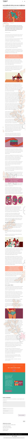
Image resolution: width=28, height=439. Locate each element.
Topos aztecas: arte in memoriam (7, 427)
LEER (14, 370)
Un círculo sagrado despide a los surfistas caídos (9, 424)
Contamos (9, 434)
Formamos (16, 434)
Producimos (13, 434)
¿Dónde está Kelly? (5, 430)
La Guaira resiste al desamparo (7, 426)
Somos (7, 434)
